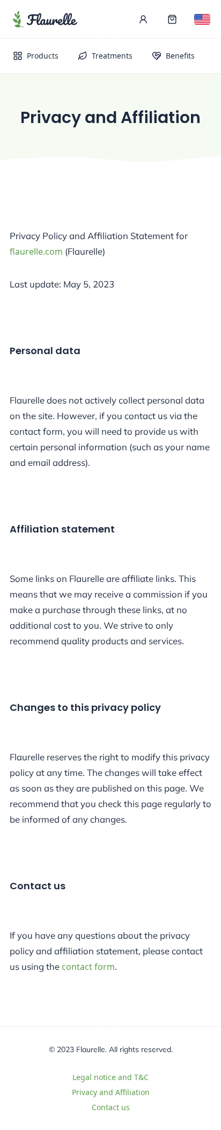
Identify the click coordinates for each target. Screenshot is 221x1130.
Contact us (111, 1107)
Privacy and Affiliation (111, 1092)
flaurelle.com (36, 251)
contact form (88, 967)
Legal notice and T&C (110, 1077)
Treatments (112, 56)
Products (42, 56)
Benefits (180, 56)
